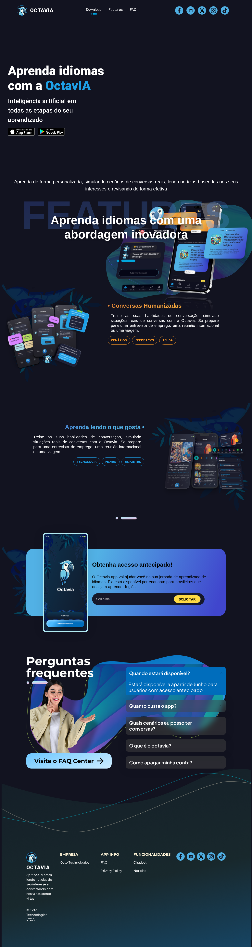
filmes (110, 461)
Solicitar (187, 599)
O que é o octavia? (150, 745)
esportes (133, 461)
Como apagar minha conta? (160, 762)
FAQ (133, 9)
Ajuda (168, 340)
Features (116, 9)
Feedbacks (144, 340)
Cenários (119, 340)
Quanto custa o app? (153, 706)
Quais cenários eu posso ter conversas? (160, 726)
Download (94, 9)
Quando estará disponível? (159, 673)
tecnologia (87, 461)
